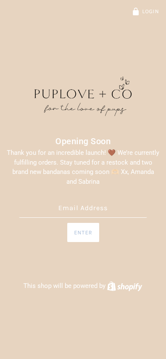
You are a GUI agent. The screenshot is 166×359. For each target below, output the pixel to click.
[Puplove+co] (83, 97)
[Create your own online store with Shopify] (124, 286)
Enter (83, 232)
